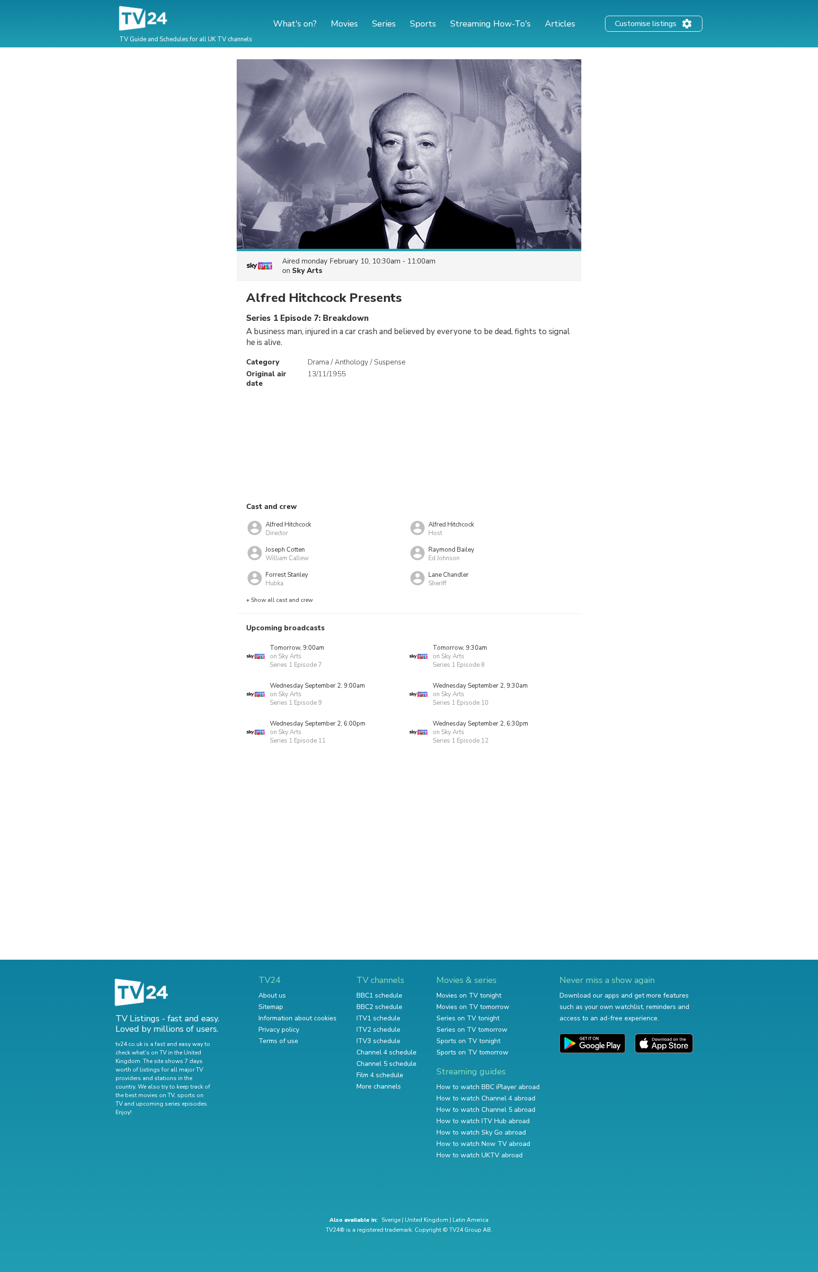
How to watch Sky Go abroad (481, 1132)
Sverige (391, 1220)
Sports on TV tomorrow (472, 1052)
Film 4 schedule (379, 1075)
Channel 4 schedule (386, 1052)
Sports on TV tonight (468, 1040)
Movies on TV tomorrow (472, 1006)
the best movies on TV (145, 1095)
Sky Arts (307, 270)
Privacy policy (278, 1029)
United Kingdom (426, 1220)
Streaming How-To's (490, 23)
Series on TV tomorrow (471, 1029)
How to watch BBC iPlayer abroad (488, 1086)
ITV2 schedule (378, 1029)
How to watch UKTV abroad (479, 1155)
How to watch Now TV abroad (483, 1143)
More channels (378, 1086)
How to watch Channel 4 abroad (485, 1098)
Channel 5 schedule (386, 1063)
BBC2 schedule (379, 1006)
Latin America (471, 1220)
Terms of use (278, 1040)
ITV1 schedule (378, 1018)
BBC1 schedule (379, 995)
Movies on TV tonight (468, 995)
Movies (344, 23)
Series (384, 23)
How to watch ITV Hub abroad (483, 1121)
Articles (560, 23)
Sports (423, 23)
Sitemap (270, 1006)
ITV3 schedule (378, 1040)
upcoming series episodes (171, 1104)
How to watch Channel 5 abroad (485, 1109)
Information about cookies (297, 1018)
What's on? (295, 23)
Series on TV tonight (467, 1018)
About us (272, 995)
